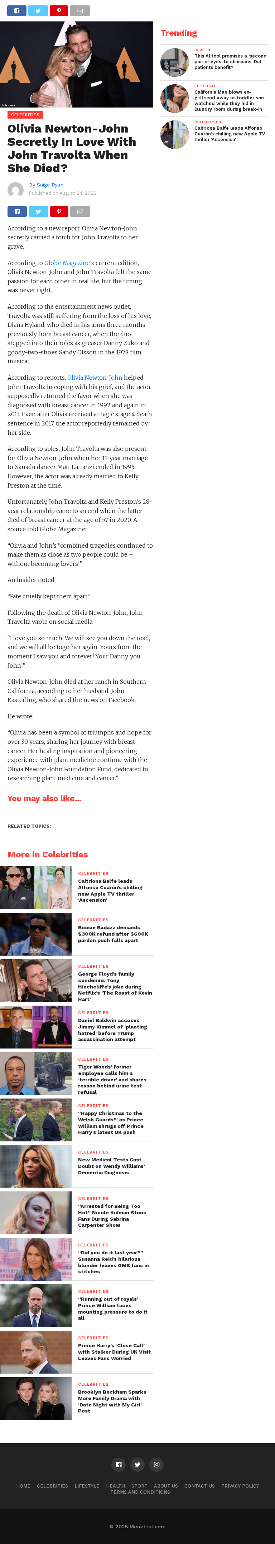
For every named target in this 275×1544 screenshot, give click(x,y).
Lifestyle (87, 1486)
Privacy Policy (240, 1486)
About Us (166, 1486)
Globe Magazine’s (69, 263)
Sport (139, 1486)
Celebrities (52, 1486)
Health (115, 1486)
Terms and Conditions (140, 1492)
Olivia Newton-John (94, 377)
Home (23, 1486)
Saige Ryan (50, 185)
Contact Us (199, 1486)
